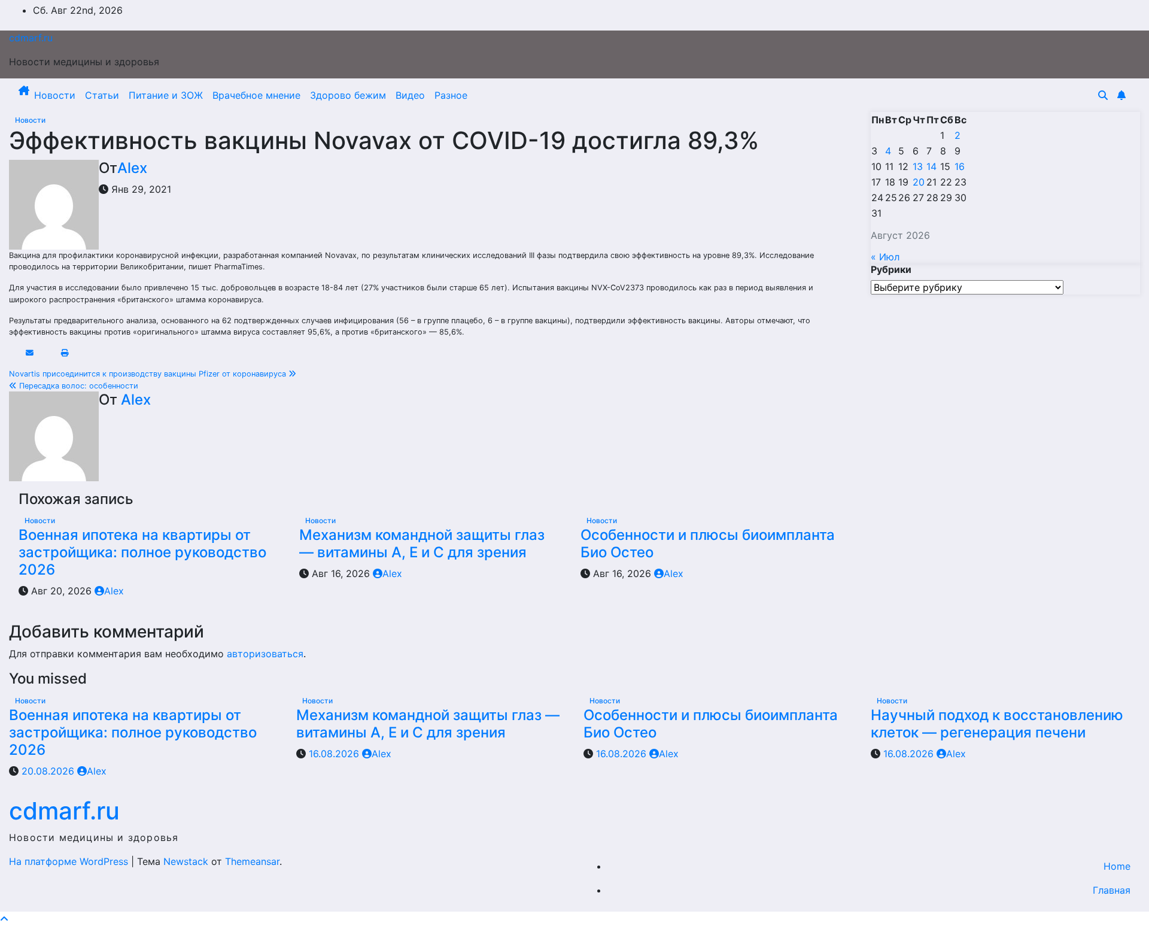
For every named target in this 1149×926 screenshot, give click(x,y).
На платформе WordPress (70, 861)
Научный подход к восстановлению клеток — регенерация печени (997, 723)
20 (919, 182)
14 (931, 166)
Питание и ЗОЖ (166, 95)
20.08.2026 (49, 771)
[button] (1103, 95)
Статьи (102, 95)
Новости (54, 95)
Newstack (185, 861)
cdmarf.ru (31, 38)
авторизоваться (265, 654)
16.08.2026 (335, 754)
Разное (450, 95)
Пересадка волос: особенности (77, 385)
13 (918, 166)
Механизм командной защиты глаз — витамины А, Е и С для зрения (422, 543)
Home (1117, 866)
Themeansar (252, 861)
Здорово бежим (348, 95)
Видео (410, 95)
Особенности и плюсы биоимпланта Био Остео (707, 543)
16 (960, 166)
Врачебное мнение (256, 95)
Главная (1111, 890)
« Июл (885, 257)
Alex (132, 168)
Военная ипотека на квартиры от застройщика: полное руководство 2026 (142, 552)
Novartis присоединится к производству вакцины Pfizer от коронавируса (148, 373)
